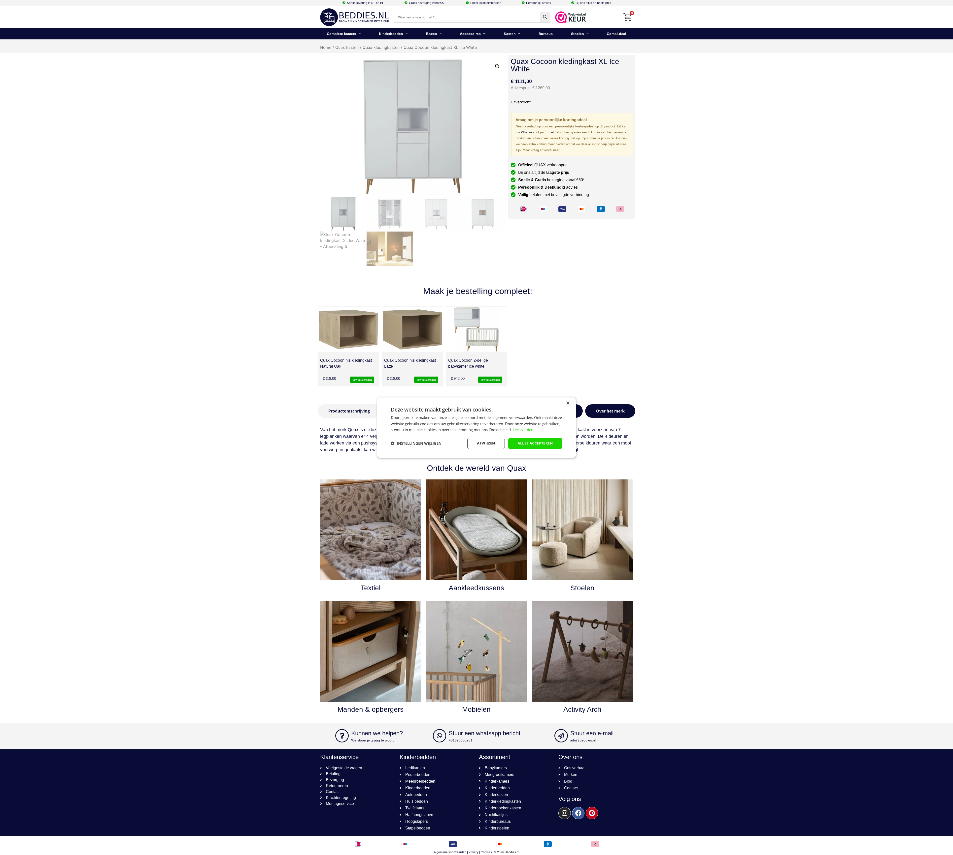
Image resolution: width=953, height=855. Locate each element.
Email (549, 132)
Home (325, 47)
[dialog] (476, 427)
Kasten (510, 34)
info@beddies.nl (583, 740)
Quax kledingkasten (381, 47)
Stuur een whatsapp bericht (484, 733)
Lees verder (523, 429)
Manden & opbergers (371, 709)
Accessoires (470, 34)
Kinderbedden (391, 34)
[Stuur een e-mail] (561, 735)
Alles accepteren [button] (535, 443)
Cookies (486, 852)
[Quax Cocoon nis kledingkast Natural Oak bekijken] (348, 329)
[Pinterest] (592, 813)
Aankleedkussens (476, 588)
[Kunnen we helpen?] (342, 735)
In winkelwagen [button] (362, 379)
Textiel (370, 588)
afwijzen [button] (486, 443)
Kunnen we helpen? (377, 733)
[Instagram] (564, 813)
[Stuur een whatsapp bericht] (439, 735)
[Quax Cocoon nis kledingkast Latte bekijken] (412, 329)
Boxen (431, 34)
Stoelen (577, 34)
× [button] (568, 403)
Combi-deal (616, 34)
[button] (497, 66)
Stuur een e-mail (591, 733)
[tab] (349, 411)
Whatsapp (528, 132)
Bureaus (546, 34)
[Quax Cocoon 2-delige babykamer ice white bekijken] (476, 329)
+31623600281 (461, 740)
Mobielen (476, 709)
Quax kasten (347, 47)
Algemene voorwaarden (450, 852)
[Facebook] (578, 813)
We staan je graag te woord (373, 740)
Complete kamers (341, 34)
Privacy (473, 852)
